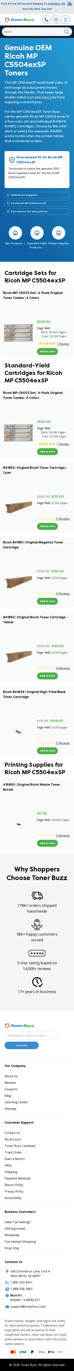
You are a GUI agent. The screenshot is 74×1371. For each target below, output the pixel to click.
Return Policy (14, 1185)
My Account (13, 1139)
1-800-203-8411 (21, 1282)
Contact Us (12, 1133)
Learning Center (16, 1102)
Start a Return (15, 1159)
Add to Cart (47, 351)
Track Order (13, 1152)
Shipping (11, 1172)
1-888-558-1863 (21, 1289)
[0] (56, 20)
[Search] (66, 32)
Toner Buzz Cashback (20, 1146)
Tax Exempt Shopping (20, 1241)
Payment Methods (18, 1178)
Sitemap (10, 1109)
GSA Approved (15, 1228)
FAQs (8, 1165)
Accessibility (13, 1198)
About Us (11, 1076)
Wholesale (12, 1235)
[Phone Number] (46, 20)
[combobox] (37, 31)
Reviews (10, 1083)
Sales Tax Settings (18, 1222)
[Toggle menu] (65, 20)
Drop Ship (12, 1248)
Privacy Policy (14, 1191)
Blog (8, 1096)
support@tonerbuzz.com (28, 1306)
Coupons (11, 1089)
